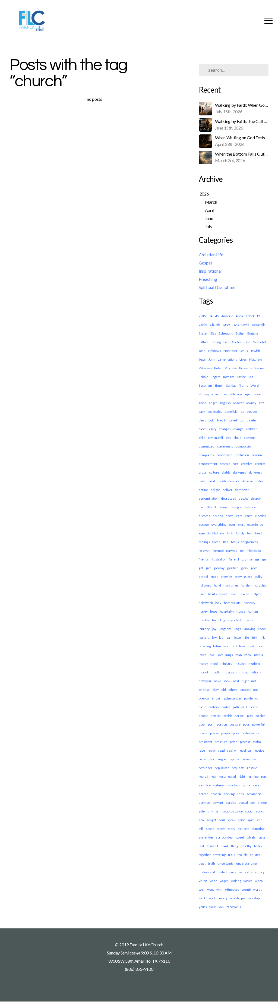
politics (260, 716)
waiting (236, 881)
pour (246, 724)
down (229, 516)
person (239, 716)
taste (262, 837)
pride (233, 742)
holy (218, 603)
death (222, 481)
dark (202, 481)
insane (248, 620)
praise (214, 733)
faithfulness (216, 533)
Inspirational (210, 270)
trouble (243, 855)
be (242, 411)
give (208, 568)
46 (217, 316)
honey (203, 611)
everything (218, 524)
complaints (206, 455)
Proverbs (245, 368)
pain (219, 698)
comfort (249, 438)
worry (223, 898)
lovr (220, 655)
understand (207, 872)
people (203, 716)
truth (211, 863)
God (247, 342)
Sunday (231, 385)
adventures (219, 394)
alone (203, 403)
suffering (258, 829)
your (212, 907)
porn (211, 724)
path (236, 707)
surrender (206, 837)
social (249, 811)
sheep (262, 803)
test (201, 846)
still (201, 829)
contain (256, 455)
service (231, 803)
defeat (259, 481)
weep (259, 881)
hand (217, 585)
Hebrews (214, 351)
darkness (255, 472)
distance (250, 507)
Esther (240, 333)
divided (218, 516)
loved (260, 646)
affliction (236, 394)
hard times (231, 585)
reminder (205, 768)
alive (257, 394)
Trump (243, 385)
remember (249, 759)
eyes (202, 533)
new (227, 681)
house (240, 611)
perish (227, 716)
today (258, 846)
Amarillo (227, 316)
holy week (206, 603)
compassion (244, 446)
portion (222, 724)
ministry (226, 663)
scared (203, 794)
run (263, 776)
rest (213, 776)
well (201, 889)
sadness (219, 785)
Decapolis (258, 325)
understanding (246, 863)
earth (248, 516)
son (201, 820)
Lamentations (227, 359)
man (238, 655)
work (202, 898)
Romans (229, 377)
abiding (203, 394)
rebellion (245, 750)
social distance (232, 811)
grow (238, 577)
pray (236, 733)
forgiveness (249, 542)
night (245, 681)
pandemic (251, 698)
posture (235, 724)
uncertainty (225, 863)
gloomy (219, 568)
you (221, 907)
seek (240, 794)
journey (204, 629)
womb (246, 889)
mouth (215, 672)
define (203, 490)
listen (217, 646)
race (202, 750)
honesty (249, 603)
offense (204, 690)
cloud (237, 438)
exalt (241, 524)
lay (221, 637)
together (205, 855)
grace (214, 577)
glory (244, 568)
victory (259, 872)
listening (204, 646)
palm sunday (233, 698)
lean (229, 637)
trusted (255, 855)
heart (223, 594)
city (228, 438)
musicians (230, 672)
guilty (258, 577)
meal (247, 655)
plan (250, 716)
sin (218, 811)
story (231, 829)
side (202, 811)
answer (238, 403)
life (247, 637)
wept (210, 889)
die (201, 507)
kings (237, 629)
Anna (239, 316)
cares (203, 429)
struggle (243, 829)
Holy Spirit (230, 351)
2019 (202, 316)
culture (214, 472)
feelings (204, 542)
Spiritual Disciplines (217, 287)
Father (203, 342)
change (238, 429)
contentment (208, 464)
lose (242, 646)
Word (255, 385)
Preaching (208, 279)
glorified (232, 568)
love (212, 655)
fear (250, 533)
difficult (211, 507)
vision (203, 881)
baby (202, 411)
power (203, 733)
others (233, 690)
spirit (241, 820)
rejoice (234, 759)
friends (204, 559)
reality (231, 750)
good (254, 568)
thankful (212, 846)
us (240, 872)
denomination (208, 498)
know (262, 629)
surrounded (224, 837)
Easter (203, 333)
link (262, 637)
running (253, 776)
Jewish (255, 351)
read (221, 750)
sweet (239, 837)
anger (213, 403)
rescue (252, 768)
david (211, 481)
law (214, 637)
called (233, 420)
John (211, 359)
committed (206, 446)
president (205, 742)
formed (218, 551)
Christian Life (211, 254)
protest (245, 742)
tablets (251, 837)
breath (221, 420)
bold (211, 420)
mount (203, 672)
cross (203, 472)
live (225, 646)
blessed (252, 411)
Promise (231, 368)
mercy (203, 663)
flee (226, 542)
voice (213, 881)
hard (202, 594)
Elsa (213, 333)
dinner (223, 507)
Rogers (215, 377)
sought (211, 820)
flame (216, 542)
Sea (250, 377)
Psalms (259, 368)
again (248, 394)
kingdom (225, 629)
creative (246, 464)
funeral (234, 559)
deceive (247, 481)
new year (205, 681)
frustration (218, 559)
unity (232, 872)
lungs (229, 655)
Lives (243, 359)
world (212, 898)
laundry (204, 637)
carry (212, 429)
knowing (249, 629)
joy (214, 629)
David (245, 325)
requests (238, 768)
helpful (256, 594)
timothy (246, 846)
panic (202, 707)
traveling (219, 855)
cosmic (225, 464)
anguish (225, 403)
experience (255, 524)
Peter (218, 368)
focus (235, 542)
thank (225, 846)
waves (248, 881)
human (253, 611)
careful (252, 420)
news (218, 681)
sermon (204, 803)
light (254, 637)
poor (202, 724)
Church (215, 325)
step (259, 820)
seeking (229, 794)
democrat (242, 490)
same (246, 785)
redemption (207, 759)
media (258, 655)
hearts (212, 594)
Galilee (237, 342)
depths (243, 498)
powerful (258, 724)
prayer (225, 733)
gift (201, 568)
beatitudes (215, 411)
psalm (256, 742)
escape (203, 524)
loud (251, 646)
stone (210, 829)
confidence (224, 455)
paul (244, 707)
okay (215, 690)
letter (238, 637)
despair (256, 498)
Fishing (216, 342)
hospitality (227, 611)
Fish (226, 342)
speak (231, 820)
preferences (250, 733)
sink (210, 811)
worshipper (238, 898)
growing (226, 577)
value (248, 872)
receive (259, 750)
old (223, 690)
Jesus (244, 351)
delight (215, 490)
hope (213, 611)
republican (222, 768)
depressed (228, 498)
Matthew (255, 359)
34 (210, 316)
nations (256, 672)
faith (230, 533)
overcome (206, 698)
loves (202, 655)
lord (233, 646)
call (242, 420)
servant (218, 803)
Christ (203, 325)
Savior (241, 377)
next (236, 681)
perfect (216, 716)
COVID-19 (253, 316)
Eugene (252, 333)
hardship (260, 585)
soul (222, 820)
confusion (242, 455)
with (219, 889)
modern (254, 663)
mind (214, 663)
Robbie (203, 377)
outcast (245, 690)
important (234, 620)
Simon (219, 385)
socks (260, 811)
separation (254, 794)
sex (252, 803)
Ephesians (226, 333)
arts (261, 403)
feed (258, 533)
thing (234, 846)
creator (260, 464)
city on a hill (215, 438)
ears (239, 516)
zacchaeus (233, 907)
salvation (234, 785)
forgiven (204, 551)
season (216, 794)
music (243, 672)
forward (231, 551)
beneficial (231, 411)
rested (203, 776)
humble (204, 620)
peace (254, 707)
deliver (227, 490)
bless (202, 420)
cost (235, 464)
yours (203, 907)
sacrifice (204, 785)
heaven (244, 594)
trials (231, 855)
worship (254, 898)
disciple (236, 507)
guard (248, 577)
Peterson (205, 368)
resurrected (227, 776)
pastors (213, 707)
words (257, 889)
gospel (203, 577)
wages (224, 881)
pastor (226, 707)
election (260, 516)
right (242, 776)
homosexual (232, 603)
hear (233, 594)
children (252, 429)
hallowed (205, 585)
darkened (240, 472)
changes (224, 429)
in (257, 620)
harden (246, 585)
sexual (243, 803)
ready (212, 750)
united (222, 872)
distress (204, 516)
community (225, 446)
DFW (226, 325)
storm (221, 829)
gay (264, 559)
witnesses (232, 889)
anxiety (251, 403)
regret (222, 759)
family (240, 533)
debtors (233, 481)
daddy (226, 472)
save (256, 785)
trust (202, 863)
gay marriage (250, 559)
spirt (250, 820)
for (242, 551)
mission (240, 663)
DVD (236, 325)
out (255, 690)
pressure (221, 742)
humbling (218, 620)
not (253, 681)
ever (232, 524)
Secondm (205, 385)
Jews (202, 359)
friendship (254, 551)
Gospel (205, 262)
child (202, 438)
